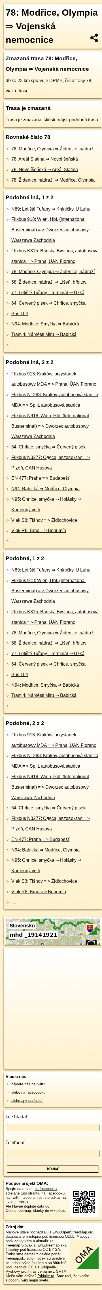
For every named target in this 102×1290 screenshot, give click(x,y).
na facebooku (46, 1189)
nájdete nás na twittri (28, 1084)
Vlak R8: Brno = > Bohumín (38, 530)
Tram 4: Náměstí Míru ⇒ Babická (43, 334)
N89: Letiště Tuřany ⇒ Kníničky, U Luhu (50, 209)
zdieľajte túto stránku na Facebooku (35, 1193)
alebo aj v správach (27, 1100)
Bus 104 (19, 313)
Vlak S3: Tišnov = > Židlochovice (44, 520)
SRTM (61, 1271)
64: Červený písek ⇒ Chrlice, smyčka (48, 303)
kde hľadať (16, 1116)
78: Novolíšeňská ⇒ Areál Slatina (44, 169)
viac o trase (17, 90)
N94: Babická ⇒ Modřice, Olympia (45, 488)
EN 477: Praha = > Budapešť (40, 478)
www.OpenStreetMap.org (73, 1232)
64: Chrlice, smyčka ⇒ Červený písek (48, 446)
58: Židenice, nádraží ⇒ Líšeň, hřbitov (48, 282)
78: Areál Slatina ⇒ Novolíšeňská (44, 159)
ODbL (69, 1236)
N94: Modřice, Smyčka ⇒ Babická (45, 323)
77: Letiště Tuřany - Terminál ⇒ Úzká (47, 292)
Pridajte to (45, 1276)
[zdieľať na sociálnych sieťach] (94, 37)
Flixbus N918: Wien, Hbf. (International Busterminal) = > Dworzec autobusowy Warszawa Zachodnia (50, 426)
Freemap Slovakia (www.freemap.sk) (36, 1245)
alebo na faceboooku (28, 1092)
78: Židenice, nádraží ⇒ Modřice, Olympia (53, 180)
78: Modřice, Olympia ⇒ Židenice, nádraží (53, 148)
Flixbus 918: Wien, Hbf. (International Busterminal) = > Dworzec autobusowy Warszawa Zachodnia (50, 230)
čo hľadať (15, 1142)
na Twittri (13, 1197)
